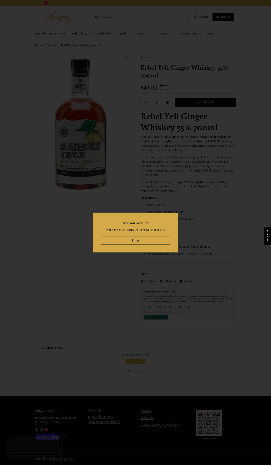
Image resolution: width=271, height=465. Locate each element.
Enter (135, 240)
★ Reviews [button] (267, 235)
